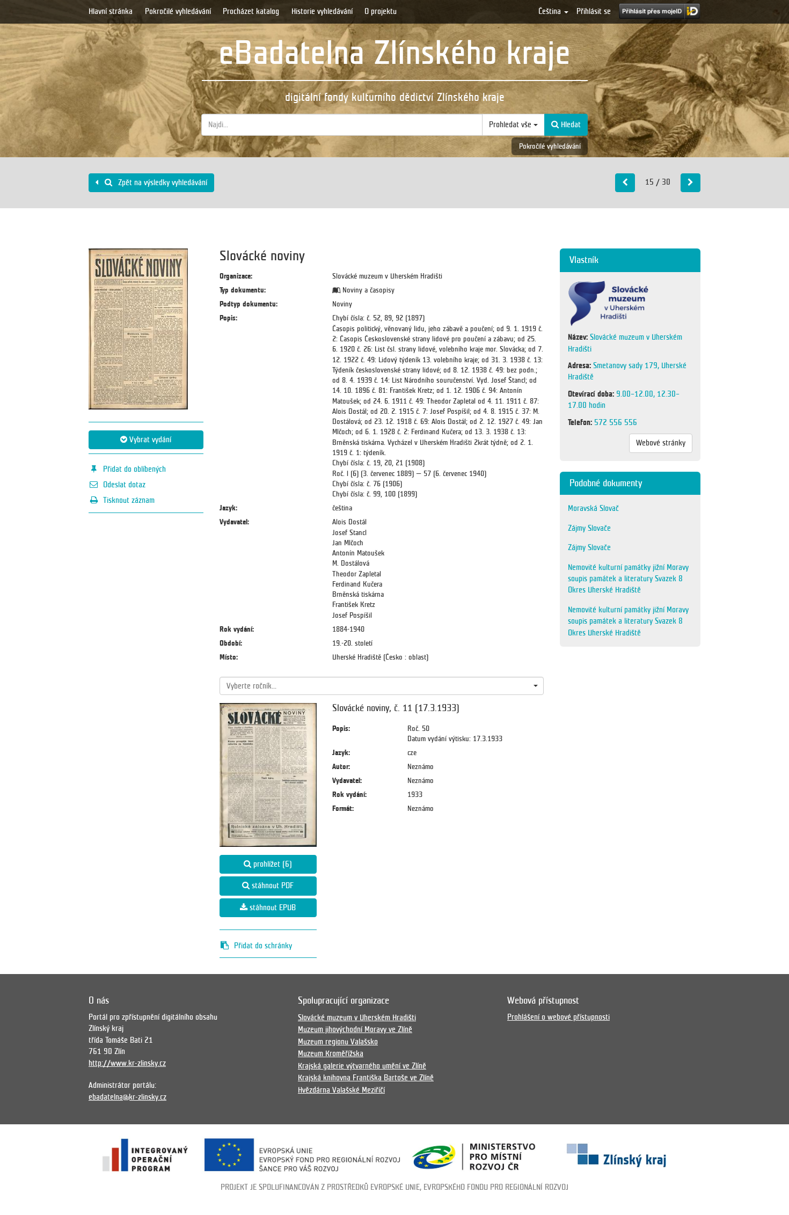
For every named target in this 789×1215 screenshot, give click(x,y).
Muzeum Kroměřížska (330, 1053)
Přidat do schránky (263, 945)
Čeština (550, 11)
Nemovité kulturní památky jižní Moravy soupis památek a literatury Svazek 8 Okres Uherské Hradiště (628, 579)
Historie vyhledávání (322, 11)
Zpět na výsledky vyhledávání (161, 182)
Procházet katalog (251, 11)
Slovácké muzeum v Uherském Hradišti (357, 1017)
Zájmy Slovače (589, 528)
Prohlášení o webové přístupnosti (558, 1017)
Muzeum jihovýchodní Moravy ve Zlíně (355, 1029)
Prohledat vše (511, 124)
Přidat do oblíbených (134, 469)
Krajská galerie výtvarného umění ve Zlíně (362, 1066)
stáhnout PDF (272, 885)
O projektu (380, 11)
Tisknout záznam (129, 500)
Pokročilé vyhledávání (178, 11)
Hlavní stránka (111, 11)
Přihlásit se (593, 11)
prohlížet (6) (271, 864)
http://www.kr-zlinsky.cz (127, 1063)
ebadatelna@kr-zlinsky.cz (127, 1097)
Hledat (570, 124)
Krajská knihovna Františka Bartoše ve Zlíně (366, 1077)
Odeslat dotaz (124, 484)
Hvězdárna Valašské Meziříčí (341, 1090)
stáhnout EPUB (271, 907)
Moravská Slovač (593, 508)
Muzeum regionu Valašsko (338, 1041)
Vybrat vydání (149, 439)
